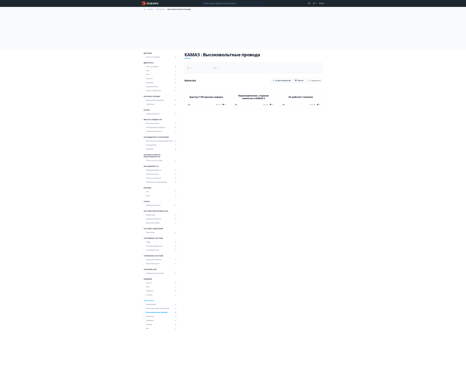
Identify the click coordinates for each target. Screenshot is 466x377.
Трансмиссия (150, 269)
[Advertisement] (233, 29)
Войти (321, 3)
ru (314, 3)
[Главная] (144, 9)
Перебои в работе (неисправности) (152, 156)
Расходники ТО (151, 166)
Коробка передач (152, 96)
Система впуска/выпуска (156, 211)
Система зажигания (153, 229)
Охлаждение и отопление (156, 137)
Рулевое (147, 188)
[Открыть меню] (309, 3)
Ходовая (148, 279)
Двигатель (149, 63)
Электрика (160, 9)
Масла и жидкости (153, 120)
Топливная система (153, 238)
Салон (147, 202)
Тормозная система (153, 256)
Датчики (148, 53)
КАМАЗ (150, 9)
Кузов (147, 110)
